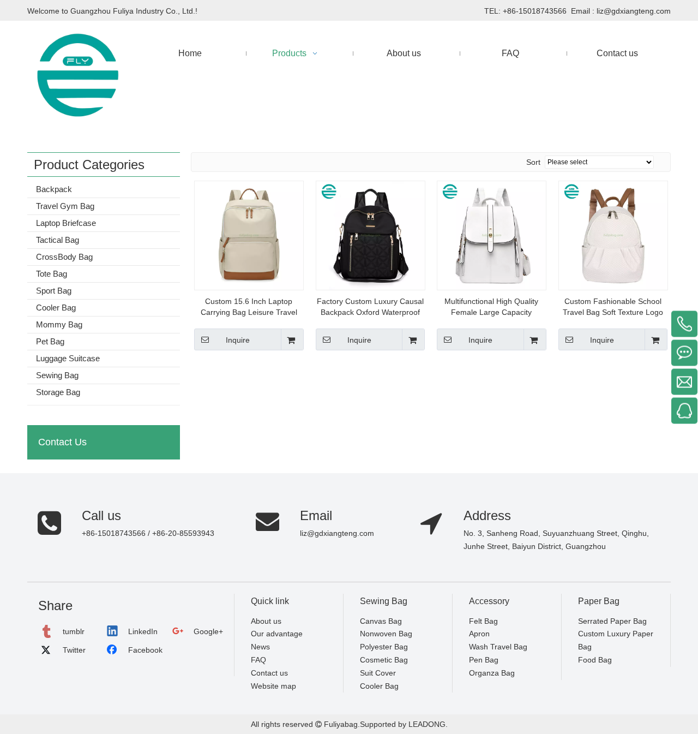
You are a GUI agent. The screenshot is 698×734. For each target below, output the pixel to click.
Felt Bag (483, 621)
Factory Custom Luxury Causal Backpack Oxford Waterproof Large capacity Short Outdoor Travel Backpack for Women (370, 307)
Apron (479, 633)
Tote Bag (51, 273)
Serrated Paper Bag (612, 621)
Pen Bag (483, 659)
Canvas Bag (381, 621)
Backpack (54, 189)
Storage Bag (58, 392)
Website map (273, 686)
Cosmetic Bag (384, 659)
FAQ (258, 659)
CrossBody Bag (64, 256)
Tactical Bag (57, 239)
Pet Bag (50, 341)
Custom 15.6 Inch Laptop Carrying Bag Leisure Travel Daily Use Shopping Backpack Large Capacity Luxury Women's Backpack (248, 307)
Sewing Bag (57, 375)
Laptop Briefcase (66, 223)
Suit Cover (378, 673)
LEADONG (426, 724)
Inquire (238, 340)
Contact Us (62, 442)
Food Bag (595, 659)
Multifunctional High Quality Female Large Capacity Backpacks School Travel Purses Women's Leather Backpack (491, 307)
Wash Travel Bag (498, 646)
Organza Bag (492, 673)
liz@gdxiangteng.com (634, 11)
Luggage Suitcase (68, 358)
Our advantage (277, 633)
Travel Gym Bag (65, 206)
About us (266, 621)
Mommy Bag (59, 324)
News (260, 646)
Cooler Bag (56, 307)
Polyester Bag (384, 646)
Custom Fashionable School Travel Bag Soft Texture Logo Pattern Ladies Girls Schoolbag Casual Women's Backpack (612, 307)
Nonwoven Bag (386, 633)
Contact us (269, 673)
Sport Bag (53, 290)
